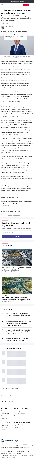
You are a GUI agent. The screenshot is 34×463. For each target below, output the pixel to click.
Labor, (10, 215)
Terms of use (13, 455)
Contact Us (4, 416)
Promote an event (19, 416)
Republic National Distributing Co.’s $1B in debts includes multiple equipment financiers (18, 323)
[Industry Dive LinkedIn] (2, 401)
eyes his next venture (13, 116)
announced (18, 72)
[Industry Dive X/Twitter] (9, 401)
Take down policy (23, 455)
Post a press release (12, 388)
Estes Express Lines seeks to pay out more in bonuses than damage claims (18, 315)
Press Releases (5, 425)
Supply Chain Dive (19, 425)
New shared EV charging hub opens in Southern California (16, 268)
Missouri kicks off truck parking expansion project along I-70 (17, 339)
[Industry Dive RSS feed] (12, 401)
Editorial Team (5, 413)
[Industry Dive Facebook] (5, 401)
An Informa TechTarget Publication (17, 1)
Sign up (26, 5)
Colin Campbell (9, 26)
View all (4, 388)
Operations (16, 215)
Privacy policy (5, 455)
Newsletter (4, 418)
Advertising (17, 411)
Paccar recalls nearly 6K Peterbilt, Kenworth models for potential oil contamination (18, 332)
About (3, 411)
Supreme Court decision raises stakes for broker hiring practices (16, 298)
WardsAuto (17, 427)
